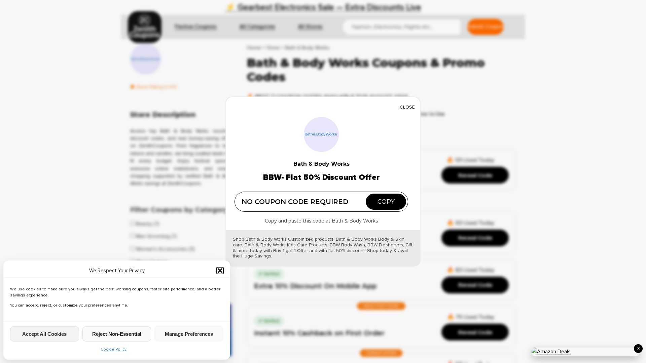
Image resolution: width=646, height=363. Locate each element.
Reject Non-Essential (116, 334)
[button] (220, 270)
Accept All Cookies (44, 334)
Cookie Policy (114, 349)
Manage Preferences (189, 334)
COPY (386, 201)
